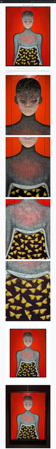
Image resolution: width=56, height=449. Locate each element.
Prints (43, 1)
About (46, 1)
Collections (38, 1)
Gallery (33, 1)
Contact (51, 1)
